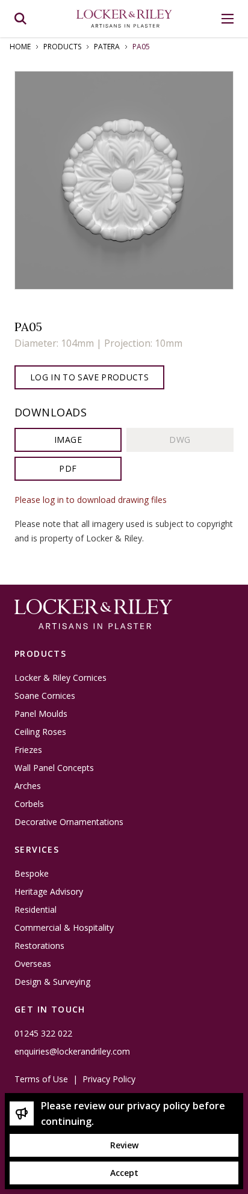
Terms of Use (41, 1079)
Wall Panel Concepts (54, 768)
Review (124, 1145)
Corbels (29, 804)
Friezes (28, 750)
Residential (35, 909)
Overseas (32, 963)
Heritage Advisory (48, 891)
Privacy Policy (108, 1079)
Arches (27, 786)
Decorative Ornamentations (68, 822)
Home (20, 47)
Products (62, 47)
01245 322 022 (43, 1033)
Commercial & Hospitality (64, 927)
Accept (124, 1172)
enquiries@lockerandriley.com (72, 1051)
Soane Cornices (44, 695)
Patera (107, 47)
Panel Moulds (40, 713)
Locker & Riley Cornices (60, 677)
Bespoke (31, 873)
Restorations (39, 945)
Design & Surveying (52, 981)
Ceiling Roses (40, 731)
